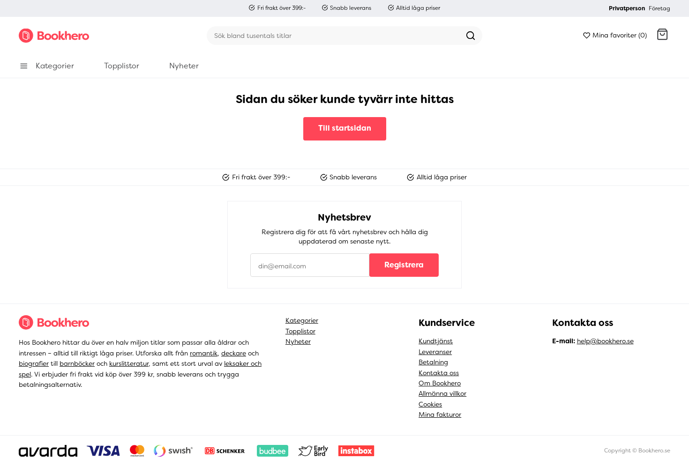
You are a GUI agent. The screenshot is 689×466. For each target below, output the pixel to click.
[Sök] (470, 35)
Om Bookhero (440, 383)
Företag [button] (659, 8)
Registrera (404, 265)
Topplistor (300, 331)
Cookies (430, 404)
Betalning (433, 362)
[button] (662, 35)
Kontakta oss (439, 373)
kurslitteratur (129, 363)
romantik (203, 353)
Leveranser (435, 352)
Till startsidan (344, 128)
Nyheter (298, 341)
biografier (34, 363)
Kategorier (301, 320)
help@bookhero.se (605, 341)
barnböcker (77, 363)
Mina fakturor (440, 414)
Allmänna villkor (442, 393)
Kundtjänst (436, 341)
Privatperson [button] (627, 8)
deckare (233, 353)
